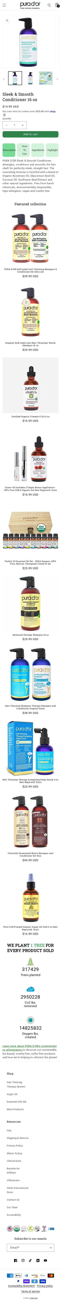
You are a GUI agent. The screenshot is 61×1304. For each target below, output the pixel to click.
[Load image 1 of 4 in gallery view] (15, 78)
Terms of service (30, 1291)
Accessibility (14, 1215)
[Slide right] (57, 79)
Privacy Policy (15, 1145)
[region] (30, 42)
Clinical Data (14, 1161)
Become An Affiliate (13, 1170)
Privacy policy (45, 1285)
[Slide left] (3, 79)
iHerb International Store (17, 1190)
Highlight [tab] (52, 150)
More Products (15, 1109)
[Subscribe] (50, 1248)
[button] (4, 5)
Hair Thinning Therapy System (16, 1084)
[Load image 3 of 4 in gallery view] (46, 78)
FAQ (9, 1130)
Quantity (7, 118)
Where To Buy (14, 1153)
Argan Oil (12, 1094)
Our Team (12, 1207)
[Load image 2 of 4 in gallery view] (30, 78)
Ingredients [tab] (38, 150)
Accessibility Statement (21, 1285)
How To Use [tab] (24, 150)
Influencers (13, 1180)
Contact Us (13, 1199)
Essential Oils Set (16, 1101)
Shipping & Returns (18, 1138)
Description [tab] (9, 150)
